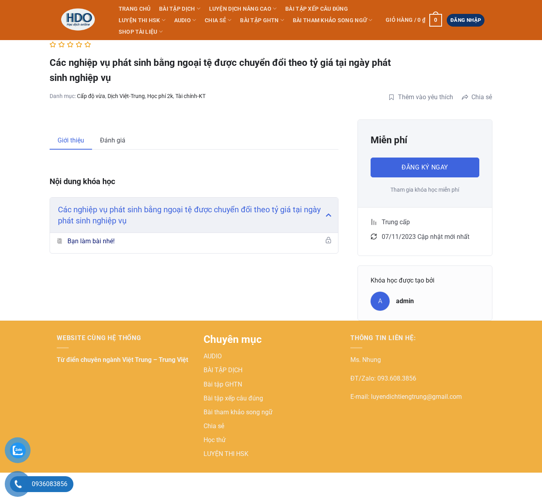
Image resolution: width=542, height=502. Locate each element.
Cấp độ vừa (91, 96)
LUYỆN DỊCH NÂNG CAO (240, 9)
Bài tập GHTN (259, 20)
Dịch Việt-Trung (126, 96)
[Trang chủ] (79, 20)
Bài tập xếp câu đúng (316, 9)
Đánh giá (112, 140)
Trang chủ (135, 9)
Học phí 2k (160, 96)
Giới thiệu (71, 140)
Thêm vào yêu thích (425, 97)
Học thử (215, 440)
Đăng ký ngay (425, 167)
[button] (413, 20)
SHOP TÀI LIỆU (138, 32)
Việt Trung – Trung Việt (155, 360)
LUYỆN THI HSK (139, 20)
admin (405, 301)
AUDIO (182, 20)
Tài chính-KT (190, 96)
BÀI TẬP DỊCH (177, 9)
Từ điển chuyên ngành (89, 360)
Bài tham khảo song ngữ (330, 20)
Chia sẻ (215, 20)
